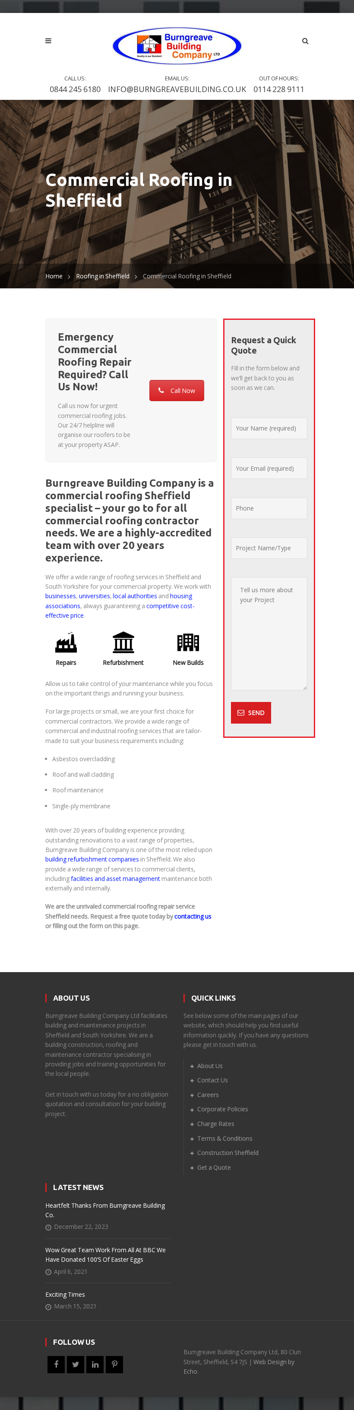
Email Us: (177, 84)
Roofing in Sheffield (103, 276)
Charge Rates (215, 1124)
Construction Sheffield (228, 1152)
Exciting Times (65, 1294)
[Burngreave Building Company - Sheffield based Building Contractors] (177, 40)
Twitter (75, 1364)
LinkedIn (95, 1364)
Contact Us (212, 1080)
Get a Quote (214, 1167)
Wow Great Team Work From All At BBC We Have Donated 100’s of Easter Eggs (105, 1254)
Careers (208, 1095)
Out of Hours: (278, 84)
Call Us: (75, 84)
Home (54, 276)
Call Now (183, 390)
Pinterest (114, 1364)
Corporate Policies (222, 1109)
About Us (210, 1066)
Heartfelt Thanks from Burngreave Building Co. (105, 1210)
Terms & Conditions (225, 1138)
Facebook (56, 1364)
